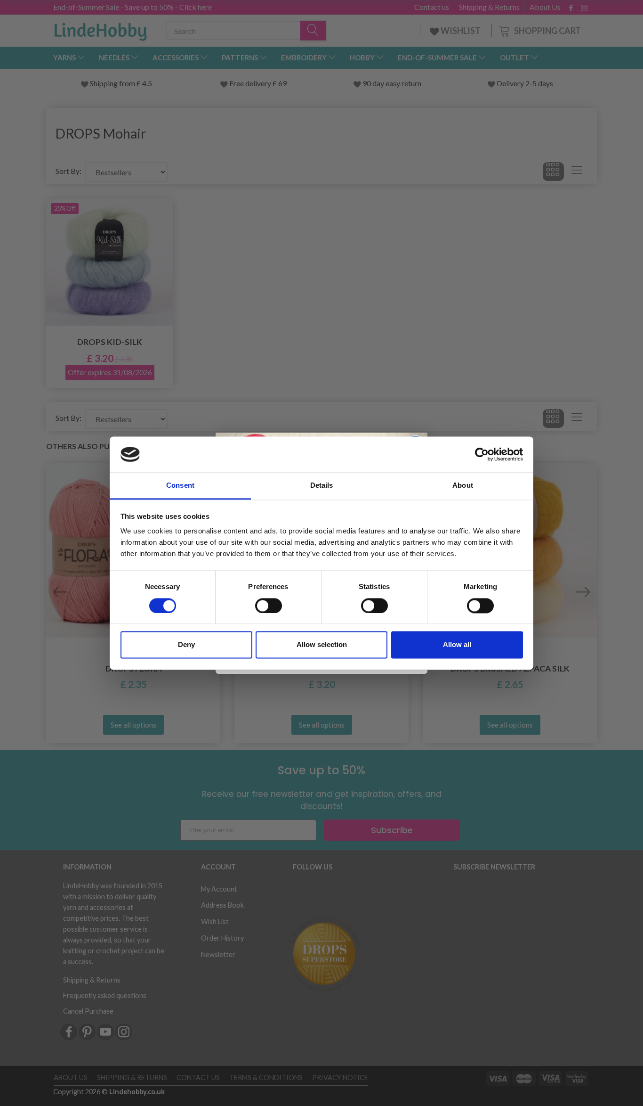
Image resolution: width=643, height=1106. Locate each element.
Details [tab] (321, 486)
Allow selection (322, 645)
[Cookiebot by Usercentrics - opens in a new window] (482, 454)
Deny (186, 645)
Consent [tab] (180, 486)
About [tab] (462, 486)
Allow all (457, 645)
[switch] (268, 605)
